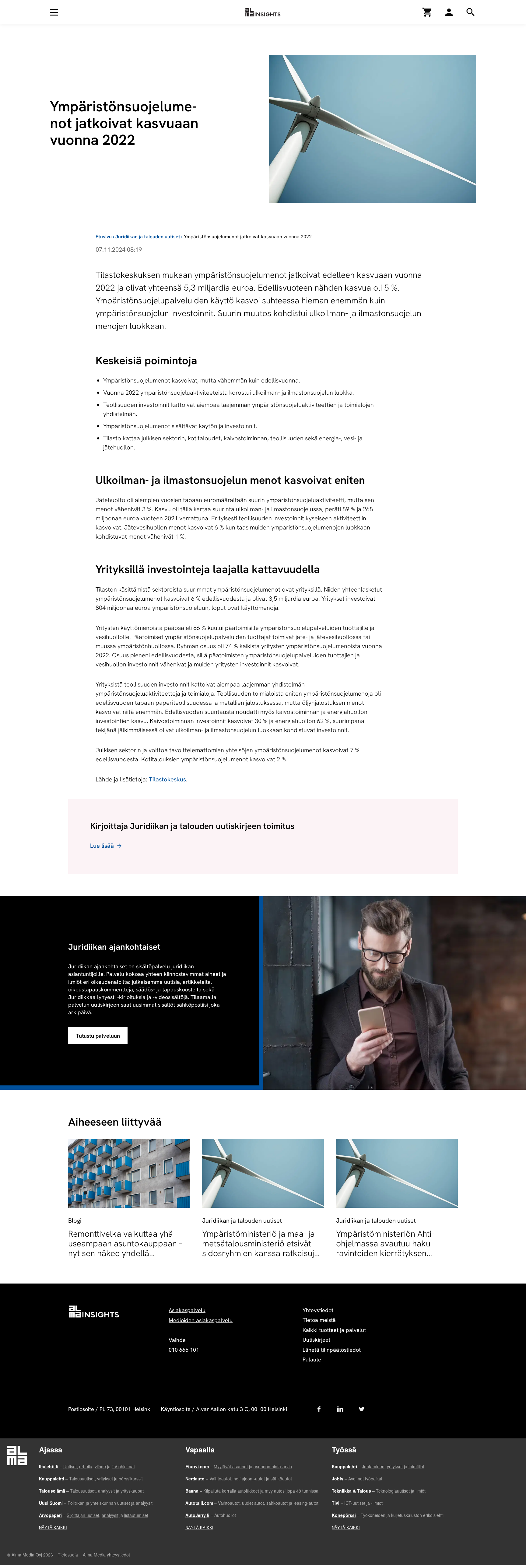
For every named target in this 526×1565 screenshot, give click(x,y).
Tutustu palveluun (98, 1035)
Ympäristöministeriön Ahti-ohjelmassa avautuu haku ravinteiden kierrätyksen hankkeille (385, 1248)
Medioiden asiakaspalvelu (201, 1320)
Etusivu (104, 236)
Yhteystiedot (318, 1310)
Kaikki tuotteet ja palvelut (334, 1329)
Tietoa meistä (319, 1319)
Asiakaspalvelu (187, 1310)
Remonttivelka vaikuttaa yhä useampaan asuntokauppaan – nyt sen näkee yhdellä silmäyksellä (125, 1248)
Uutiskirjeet (316, 1339)
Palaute (312, 1359)
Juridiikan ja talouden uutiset (147, 236)
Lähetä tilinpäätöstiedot (332, 1349)
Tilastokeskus (167, 779)
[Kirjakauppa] (427, 12)
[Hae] (449, 12)
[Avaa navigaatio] (54, 12)
